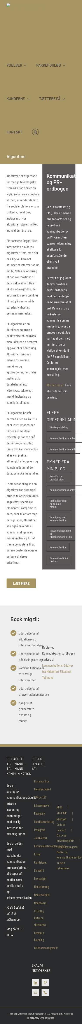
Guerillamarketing (44, 822)
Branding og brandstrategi (57, 477)
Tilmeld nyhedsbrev (63, 865)
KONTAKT (62, 819)
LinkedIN (39, 870)
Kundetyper (40, 862)
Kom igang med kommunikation (58, 518)
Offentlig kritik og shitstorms (40, 918)
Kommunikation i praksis (59, 559)
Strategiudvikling (59, 427)
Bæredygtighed (42, 789)
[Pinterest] (45, 982)
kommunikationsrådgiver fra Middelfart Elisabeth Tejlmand (57, 671)
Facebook (39, 813)
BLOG (59, 807)
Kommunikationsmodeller (63, 449)
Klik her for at (55, 385)
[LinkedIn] (35, 982)
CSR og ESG (40, 797)
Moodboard (40, 903)
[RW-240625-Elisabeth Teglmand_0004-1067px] (57, 627)
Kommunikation (58, 547)
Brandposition (41, 781)
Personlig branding (39, 936)
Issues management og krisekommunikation (61, 533)
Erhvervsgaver (42, 805)
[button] (35, 132)
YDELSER (62, 813)
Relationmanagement (46, 948)
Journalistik (40, 838)
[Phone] (45, 992)
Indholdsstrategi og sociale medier (58, 504)
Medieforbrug (41, 887)
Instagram (39, 830)
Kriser (37, 854)
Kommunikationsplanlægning (50, 846)
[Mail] (35, 992)
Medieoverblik (42, 895)
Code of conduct (61, 827)
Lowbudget (40, 878)
